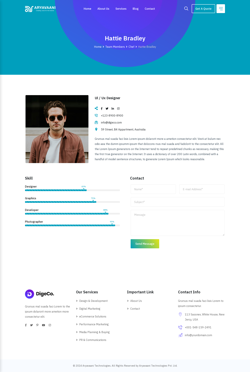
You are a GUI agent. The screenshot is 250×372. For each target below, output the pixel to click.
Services (121, 8)
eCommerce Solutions (92, 316)
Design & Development (93, 301)
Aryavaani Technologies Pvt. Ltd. (158, 365)
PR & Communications (92, 340)
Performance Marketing (94, 324)
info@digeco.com (111, 122)
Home (87, 8)
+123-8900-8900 (112, 115)
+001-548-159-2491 (198, 327)
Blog (136, 8)
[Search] (186, 8)
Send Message (144, 243)
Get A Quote (203, 8)
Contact (150, 8)
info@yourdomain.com (198, 335)
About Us (103, 8)
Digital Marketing (89, 308)
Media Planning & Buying (94, 332)
